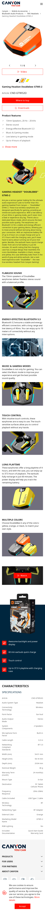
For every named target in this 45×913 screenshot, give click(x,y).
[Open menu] (41, 3)
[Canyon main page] (11, 3)
